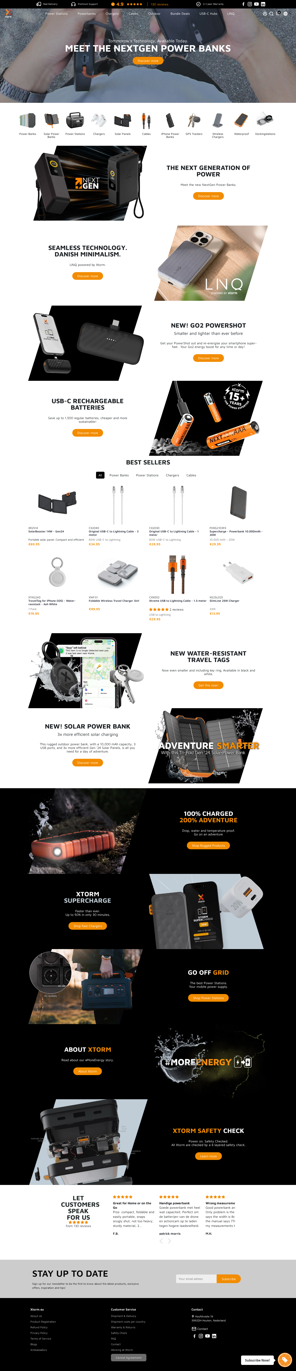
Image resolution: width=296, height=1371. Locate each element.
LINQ (231, 13)
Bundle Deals (180, 13)
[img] (78, 1222)
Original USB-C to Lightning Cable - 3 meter (114, 531)
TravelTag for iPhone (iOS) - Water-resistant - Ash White (52, 600)
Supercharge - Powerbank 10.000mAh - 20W (236, 531)
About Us (36, 1316)
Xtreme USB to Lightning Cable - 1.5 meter (178, 598)
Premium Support (88, 3)
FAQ (113, 1338)
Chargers (112, 13)
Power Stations (56, 13)
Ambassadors (38, 1349)
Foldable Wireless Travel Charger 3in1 (114, 598)
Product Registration (43, 1321)
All (100, 475)
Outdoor (154, 13)
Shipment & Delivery (123, 1316)
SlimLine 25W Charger (224, 598)
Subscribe (229, 1279)
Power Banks (119, 475)
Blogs (33, 1344)
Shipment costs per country (128, 1321)
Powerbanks (87, 13)
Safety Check (119, 1333)
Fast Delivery (50, 3)
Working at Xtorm (122, 1349)
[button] (162, 1241)
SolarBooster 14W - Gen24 (46, 529)
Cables (133, 13)
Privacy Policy (39, 1333)
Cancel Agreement (129, 1357)
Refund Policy (39, 1327)
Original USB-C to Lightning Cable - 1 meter (174, 531)
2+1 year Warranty (213, 3)
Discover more (148, 60)
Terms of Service (40, 1338)
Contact (116, 1344)
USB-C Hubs (208, 13)
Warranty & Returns (123, 1327)
